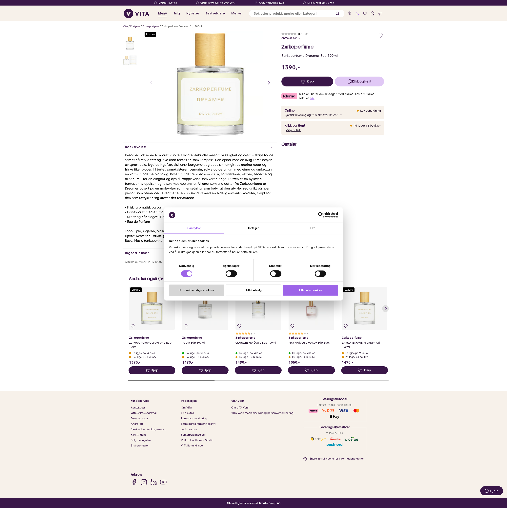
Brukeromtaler (140, 445)
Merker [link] (237, 13)
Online (290, 110)
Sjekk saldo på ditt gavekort (148, 429)
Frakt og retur (139, 418)
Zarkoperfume (297, 46)
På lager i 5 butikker (367, 125)
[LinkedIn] (153, 482)
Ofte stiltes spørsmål (143, 412)
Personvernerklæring (194, 418)
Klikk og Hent (295, 125)
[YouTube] (163, 482)
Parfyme (135, 26)
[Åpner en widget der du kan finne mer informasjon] (491, 491)
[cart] (380, 13)
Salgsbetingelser (141, 440)
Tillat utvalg (254, 290)
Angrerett (137, 423)
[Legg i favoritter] (380, 35)
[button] (337, 13)
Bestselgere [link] (215, 13)
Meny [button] (162, 13)
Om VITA (186, 407)
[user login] (357, 13)
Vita (125, 26)
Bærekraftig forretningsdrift (198, 423)
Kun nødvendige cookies (196, 290)
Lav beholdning (370, 110)
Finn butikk (187, 412)
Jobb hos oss (189, 429)
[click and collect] (372, 13)
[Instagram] (144, 482)
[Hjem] (136, 13)
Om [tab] (312, 228)
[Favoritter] (365, 13)
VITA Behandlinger (192, 445)
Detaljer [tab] (253, 228)
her (312, 98)
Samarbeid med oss (193, 434)
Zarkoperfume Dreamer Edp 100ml (181, 26)
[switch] (231, 274)
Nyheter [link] (192, 13)
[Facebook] (134, 482)
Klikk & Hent (138, 434)
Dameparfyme (150, 26)
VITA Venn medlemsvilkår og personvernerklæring (262, 412)
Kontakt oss (138, 407)
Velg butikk (293, 130)
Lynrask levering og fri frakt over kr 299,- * (313, 115)
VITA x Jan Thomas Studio (197, 440)
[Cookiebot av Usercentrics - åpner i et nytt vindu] (321, 215)
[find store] (350, 13)
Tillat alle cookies (310, 290)
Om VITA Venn (240, 407)
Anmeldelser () (291, 37)
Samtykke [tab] (194, 228)
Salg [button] (176, 13)
